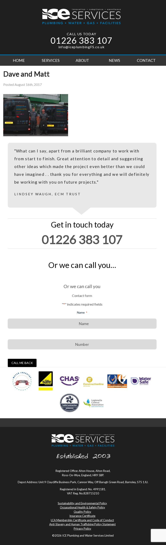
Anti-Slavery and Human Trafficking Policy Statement (82, 524)
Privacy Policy (82, 528)
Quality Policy (82, 511)
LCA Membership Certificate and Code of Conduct (82, 520)
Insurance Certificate (82, 516)
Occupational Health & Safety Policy (82, 507)
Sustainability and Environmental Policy (82, 503)
